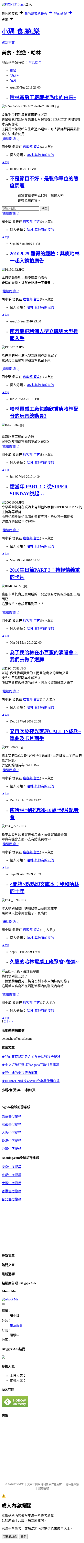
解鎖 (44, 208)
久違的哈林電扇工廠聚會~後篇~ (44, 961)
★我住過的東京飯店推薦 (20, 1073)
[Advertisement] (36, 1450)
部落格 (15, 75)
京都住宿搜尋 (11, 1124)
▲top (5, 162)
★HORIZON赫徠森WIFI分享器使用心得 (31, 1081)
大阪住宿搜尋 (11, 1132)
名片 (13, 80)
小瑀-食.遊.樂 (21, 31)
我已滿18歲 (10, 1536)
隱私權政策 (72, 1484)
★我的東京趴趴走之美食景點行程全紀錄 (31, 1056)
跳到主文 (8, 42)
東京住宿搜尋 (11, 1116)
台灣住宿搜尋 (11, 1148)
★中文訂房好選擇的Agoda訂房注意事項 (30, 1065)
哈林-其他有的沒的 (40, 155)
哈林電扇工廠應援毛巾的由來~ (43, 97)
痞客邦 (28, 147)
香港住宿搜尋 (11, 1140)
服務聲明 (43, 1488)
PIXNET (18, 1484)
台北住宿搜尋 (11, 1199)
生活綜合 (35, 62)
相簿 (13, 70)
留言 (36, 147)
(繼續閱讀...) (10, 138)
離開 (23, 1536)
